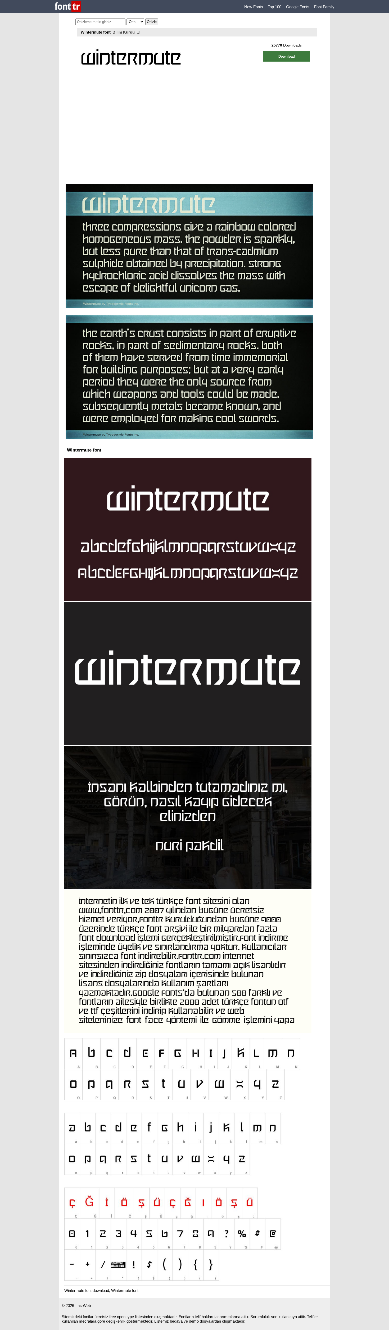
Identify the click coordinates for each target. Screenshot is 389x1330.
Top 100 (274, 6)
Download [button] (286, 56)
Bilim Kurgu (123, 32)
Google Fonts (297, 6)
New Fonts (253, 6)
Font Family (324, 6)
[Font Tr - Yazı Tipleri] (68, 6)
